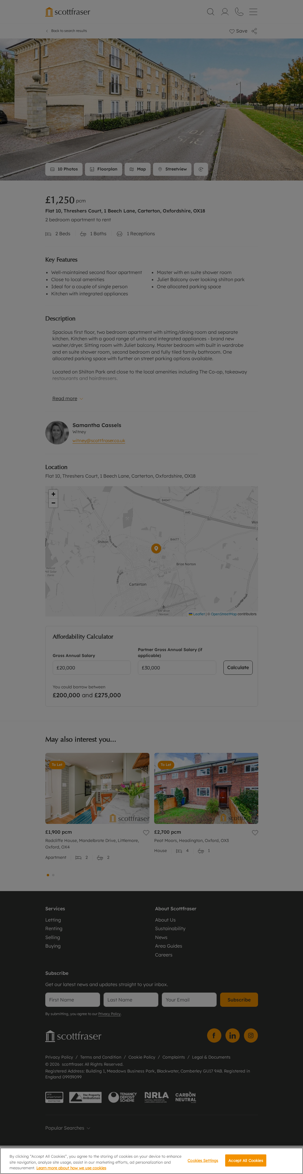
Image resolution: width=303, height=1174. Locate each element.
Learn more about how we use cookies (71, 1167)
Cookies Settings (203, 1160)
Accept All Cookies (245, 1160)
